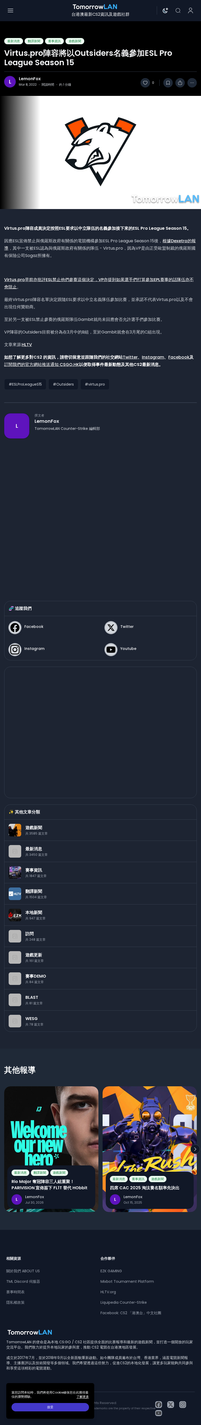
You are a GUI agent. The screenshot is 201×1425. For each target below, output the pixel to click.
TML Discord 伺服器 (23, 1281)
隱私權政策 (15, 1302)
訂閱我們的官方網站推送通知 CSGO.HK (41, 364)
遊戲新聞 (75, 41)
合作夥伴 (107, 1258)
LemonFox (30, 79)
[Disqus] (100, 514)
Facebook (178, 357)
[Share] (180, 82)
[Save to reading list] (168, 82)
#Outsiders (63, 384)
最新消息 (13, 41)
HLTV (27, 345)
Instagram (153, 357)
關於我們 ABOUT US (23, 1271)
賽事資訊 (54, 41)
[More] (192, 82)
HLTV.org (108, 1292)
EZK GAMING (111, 1271)
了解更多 (82, 1397)
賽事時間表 (15, 1292)
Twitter (130, 357)
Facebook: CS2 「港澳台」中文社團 (130, 1313)
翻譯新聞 (34, 41)
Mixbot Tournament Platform (127, 1281)
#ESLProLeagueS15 (25, 384)
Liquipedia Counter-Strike (123, 1302)
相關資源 (13, 1258)
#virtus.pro (95, 384)
